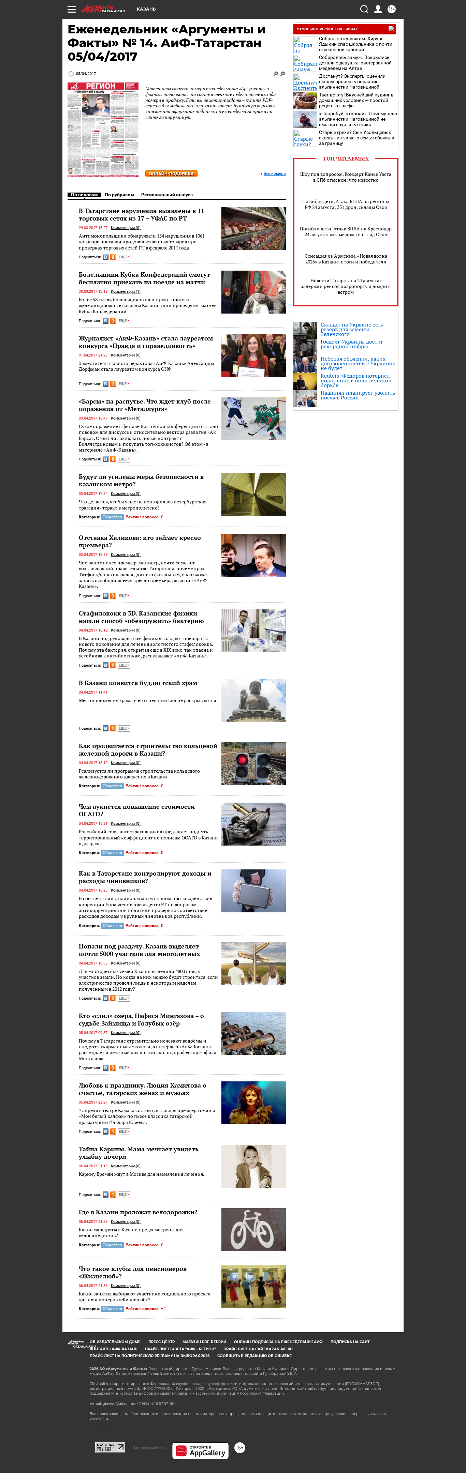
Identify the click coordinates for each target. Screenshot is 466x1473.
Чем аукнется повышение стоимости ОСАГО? (137, 810)
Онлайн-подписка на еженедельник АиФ (278, 1342)
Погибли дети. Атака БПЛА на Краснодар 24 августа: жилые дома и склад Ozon (346, 231)
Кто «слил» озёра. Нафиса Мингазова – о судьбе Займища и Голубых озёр (141, 1019)
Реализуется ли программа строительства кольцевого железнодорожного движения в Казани (139, 774)
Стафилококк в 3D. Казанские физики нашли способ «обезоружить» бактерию (141, 617)
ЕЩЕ (123, 257)
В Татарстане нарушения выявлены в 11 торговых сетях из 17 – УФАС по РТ (141, 214)
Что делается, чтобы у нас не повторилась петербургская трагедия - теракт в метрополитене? (142, 505)
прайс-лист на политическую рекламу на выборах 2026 (149, 1356)
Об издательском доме (115, 1342)
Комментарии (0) (126, 228)
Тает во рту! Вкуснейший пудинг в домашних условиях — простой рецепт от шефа (356, 100)
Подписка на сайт (350, 1342)
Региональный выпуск (167, 194)
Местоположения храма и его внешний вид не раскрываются (147, 700)
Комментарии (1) (126, 291)
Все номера (275, 173)
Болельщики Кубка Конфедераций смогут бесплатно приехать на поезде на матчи (144, 278)
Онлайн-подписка (171, 173)
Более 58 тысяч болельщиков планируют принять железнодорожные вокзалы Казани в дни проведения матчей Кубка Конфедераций (148, 305)
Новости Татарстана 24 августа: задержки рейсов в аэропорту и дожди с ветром (346, 286)
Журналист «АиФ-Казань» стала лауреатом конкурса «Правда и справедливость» (146, 342)
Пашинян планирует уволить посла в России (358, 395)
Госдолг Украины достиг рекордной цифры (352, 344)
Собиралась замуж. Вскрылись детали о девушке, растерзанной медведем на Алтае (355, 63)
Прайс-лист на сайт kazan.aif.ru (258, 1349)
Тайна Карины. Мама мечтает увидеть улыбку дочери (139, 1152)
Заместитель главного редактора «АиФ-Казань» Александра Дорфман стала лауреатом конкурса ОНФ (146, 366)
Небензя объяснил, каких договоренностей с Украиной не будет (358, 363)
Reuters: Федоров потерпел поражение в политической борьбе (356, 380)
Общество (112, 517)
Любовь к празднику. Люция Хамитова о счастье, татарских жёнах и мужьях (142, 1089)
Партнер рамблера (148, 1448)
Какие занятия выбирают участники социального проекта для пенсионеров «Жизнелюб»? (144, 1297)
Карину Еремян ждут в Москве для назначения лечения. (141, 1174)
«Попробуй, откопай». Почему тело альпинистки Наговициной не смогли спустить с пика (358, 119)
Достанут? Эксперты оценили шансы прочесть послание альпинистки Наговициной (352, 81)
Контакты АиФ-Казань (113, 1349)
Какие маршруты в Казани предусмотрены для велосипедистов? (131, 1233)
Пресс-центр (161, 1342)
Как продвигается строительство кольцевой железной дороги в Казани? (148, 749)
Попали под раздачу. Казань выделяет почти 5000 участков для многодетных (139, 950)
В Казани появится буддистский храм (138, 683)
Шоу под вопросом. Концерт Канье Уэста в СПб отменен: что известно (345, 177)
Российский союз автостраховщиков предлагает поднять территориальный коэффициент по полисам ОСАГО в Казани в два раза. (148, 837)
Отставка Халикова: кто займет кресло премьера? (140, 541)
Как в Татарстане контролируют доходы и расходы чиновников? (145, 877)
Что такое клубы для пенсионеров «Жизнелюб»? (133, 1272)
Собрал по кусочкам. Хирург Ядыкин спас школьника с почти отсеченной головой (355, 44)
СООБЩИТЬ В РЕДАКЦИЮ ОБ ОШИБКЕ (254, 1356)
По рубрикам (119, 194)
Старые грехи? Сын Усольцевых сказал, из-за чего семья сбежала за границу (356, 138)
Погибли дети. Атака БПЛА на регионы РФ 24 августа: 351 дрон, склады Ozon (345, 204)
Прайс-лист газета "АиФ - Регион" (180, 1349)
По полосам (84, 194)
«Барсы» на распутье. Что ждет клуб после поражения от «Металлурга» (145, 405)
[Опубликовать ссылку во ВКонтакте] (105, 257)
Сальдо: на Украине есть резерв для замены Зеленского (352, 329)
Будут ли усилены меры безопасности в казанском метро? (141, 480)
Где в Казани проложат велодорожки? (138, 1212)
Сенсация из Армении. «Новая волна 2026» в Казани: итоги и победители (346, 258)
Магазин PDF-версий (204, 1342)
